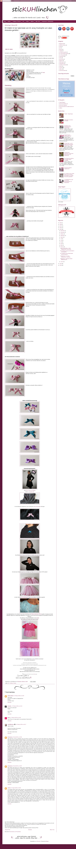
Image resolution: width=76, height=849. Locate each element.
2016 (60, 227)
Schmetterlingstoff (24, 597)
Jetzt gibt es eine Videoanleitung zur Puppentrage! (67, 126)
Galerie (32, 21)
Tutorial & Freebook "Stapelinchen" (68, 168)
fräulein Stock (10, 695)
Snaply (43, 72)
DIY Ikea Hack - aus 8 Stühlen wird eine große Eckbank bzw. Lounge (68, 144)
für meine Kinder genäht (63, 53)
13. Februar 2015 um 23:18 (15, 717)
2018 (60, 224)
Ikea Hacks (61, 59)
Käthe (9, 717)
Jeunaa (9, 787)
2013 (60, 265)
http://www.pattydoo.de (63, 103)
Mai (61, 241)
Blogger (47, 841)
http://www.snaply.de (63, 105)
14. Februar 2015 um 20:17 (21, 724)
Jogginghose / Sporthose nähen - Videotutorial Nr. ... (66, 259)
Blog (5, 21)
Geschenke (61, 56)
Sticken (60, 66)
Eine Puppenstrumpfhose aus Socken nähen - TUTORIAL (69, 159)
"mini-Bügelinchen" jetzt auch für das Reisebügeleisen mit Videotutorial (68, 181)
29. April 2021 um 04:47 (17, 765)
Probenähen (61, 63)
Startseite (30, 829)
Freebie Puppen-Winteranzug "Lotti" (67, 135)
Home (60, 57)
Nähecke (61, 60)
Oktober (62, 233)
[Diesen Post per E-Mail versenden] (30, 681)
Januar (62, 261)
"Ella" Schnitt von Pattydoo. (31, 490)
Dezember (63, 230)
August (62, 237)
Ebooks (9, 21)
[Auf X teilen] (32, 681)
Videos (27, 21)
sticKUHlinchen (11, 724)
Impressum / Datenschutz (47, 21)
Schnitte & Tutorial (13, 683)
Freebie (60, 50)
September (63, 235)
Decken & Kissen (62, 45)
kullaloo (60, 107)
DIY (23, 21)
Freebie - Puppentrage (68, 113)
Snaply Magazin (62, 102)
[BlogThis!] (31, 681)
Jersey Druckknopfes (37, 506)
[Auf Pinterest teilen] (35, 681)
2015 (60, 229)
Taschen (60, 67)
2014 (60, 263)
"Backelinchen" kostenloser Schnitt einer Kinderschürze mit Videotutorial (68, 154)
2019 (60, 222)
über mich (38, 21)
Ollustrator (39, 841)
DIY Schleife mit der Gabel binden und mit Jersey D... (66, 254)
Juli (61, 238)
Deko (60, 46)
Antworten (9, 702)
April (61, 243)
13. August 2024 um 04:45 (16, 787)
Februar (62, 246)
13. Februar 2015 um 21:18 (17, 706)
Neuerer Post (7, 829)
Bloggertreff (61, 43)
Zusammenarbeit (62, 70)
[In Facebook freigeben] (34, 681)
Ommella (9, 706)
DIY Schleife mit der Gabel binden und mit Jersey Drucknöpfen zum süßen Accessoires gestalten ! (69, 175)
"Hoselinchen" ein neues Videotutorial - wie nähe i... (65, 256)
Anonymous (10, 737)
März (62, 245)
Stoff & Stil (32, 491)
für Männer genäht (62, 52)
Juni (61, 240)
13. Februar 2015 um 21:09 (19, 695)
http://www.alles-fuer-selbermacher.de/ (66, 106)
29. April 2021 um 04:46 (17, 737)
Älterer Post (52, 829)
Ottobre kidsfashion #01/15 (36, 614)
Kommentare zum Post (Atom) (15, 831)
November (63, 232)
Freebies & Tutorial (17, 21)
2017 (60, 226)
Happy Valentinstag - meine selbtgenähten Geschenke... (66, 249)
